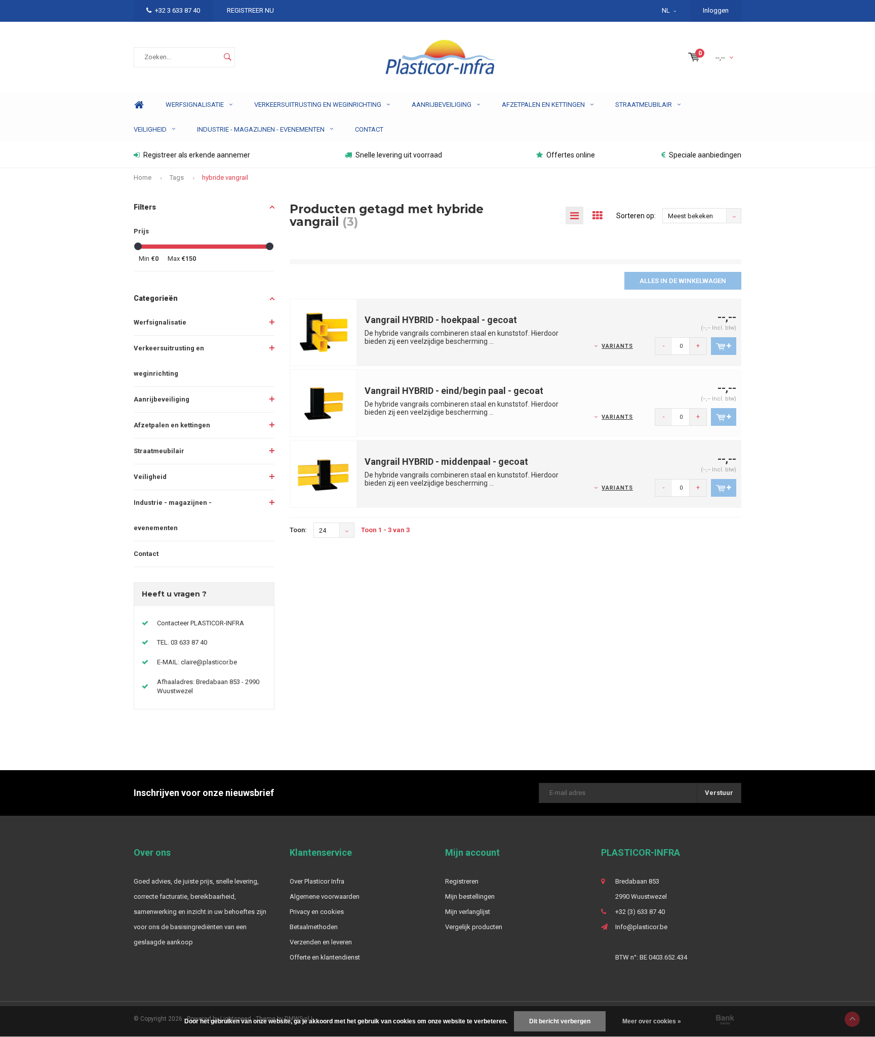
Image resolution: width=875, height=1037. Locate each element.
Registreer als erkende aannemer (196, 155)
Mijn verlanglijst (467, 911)
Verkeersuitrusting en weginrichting (317, 104)
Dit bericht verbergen (559, 1021)
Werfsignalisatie (195, 104)
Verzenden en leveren (321, 942)
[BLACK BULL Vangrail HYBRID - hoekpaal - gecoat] (323, 332)
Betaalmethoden (314, 927)
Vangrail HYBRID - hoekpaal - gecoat (441, 319)
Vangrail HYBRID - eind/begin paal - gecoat (454, 390)
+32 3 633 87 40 (177, 10)
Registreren (462, 881)
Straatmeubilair (643, 104)
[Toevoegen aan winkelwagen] (723, 346)
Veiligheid (150, 129)
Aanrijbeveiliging (441, 104)
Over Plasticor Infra (317, 881)
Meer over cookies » (651, 1021)
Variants (617, 346)
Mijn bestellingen (470, 896)
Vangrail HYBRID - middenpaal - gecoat (446, 461)
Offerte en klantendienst (325, 957)
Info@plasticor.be (641, 927)
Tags (177, 177)
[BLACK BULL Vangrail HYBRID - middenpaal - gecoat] (323, 473)
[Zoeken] (227, 57)
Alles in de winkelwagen (683, 281)
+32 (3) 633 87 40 (640, 911)
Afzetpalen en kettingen (543, 104)
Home (139, 105)
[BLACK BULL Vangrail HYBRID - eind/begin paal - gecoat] (323, 403)
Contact (369, 129)
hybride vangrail (225, 177)
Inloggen (716, 10)
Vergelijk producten (473, 927)
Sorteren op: (636, 216)
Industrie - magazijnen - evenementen (261, 129)
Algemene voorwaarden (325, 896)
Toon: (298, 530)
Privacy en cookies (317, 911)
